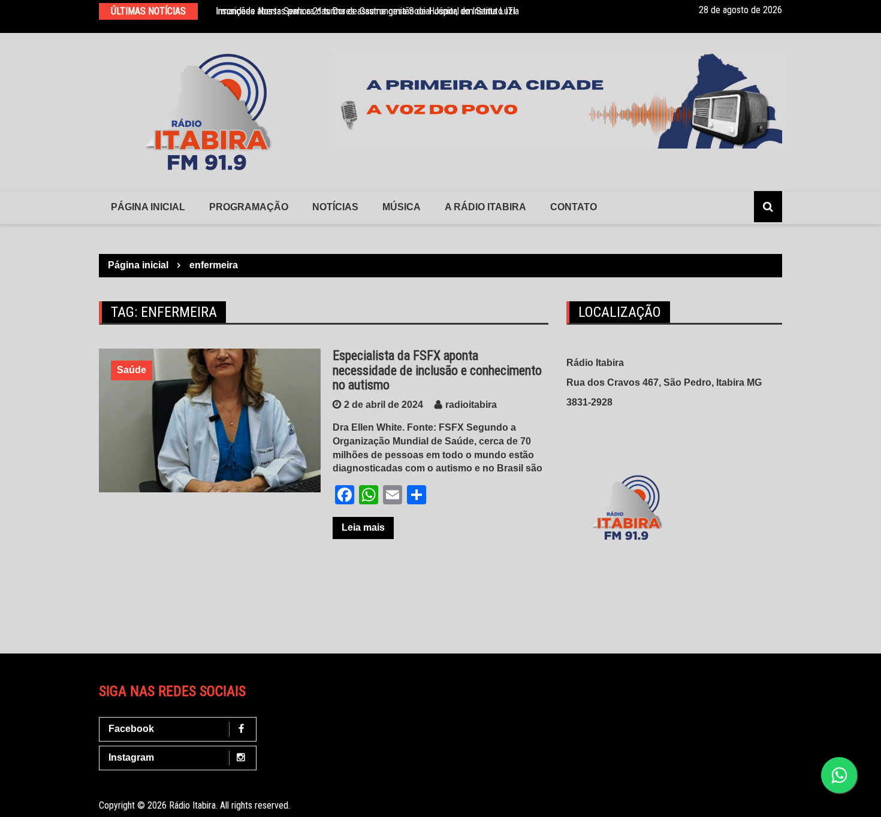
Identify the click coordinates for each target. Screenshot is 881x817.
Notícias (335, 207)
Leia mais (363, 527)
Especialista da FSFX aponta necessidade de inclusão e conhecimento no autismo (437, 370)
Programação (248, 207)
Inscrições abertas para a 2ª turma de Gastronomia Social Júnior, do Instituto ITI (365, 11)
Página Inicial (148, 207)
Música (401, 207)
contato (573, 207)
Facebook (131, 729)
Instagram (131, 757)
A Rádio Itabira (485, 207)
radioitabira (471, 405)
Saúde (131, 370)
